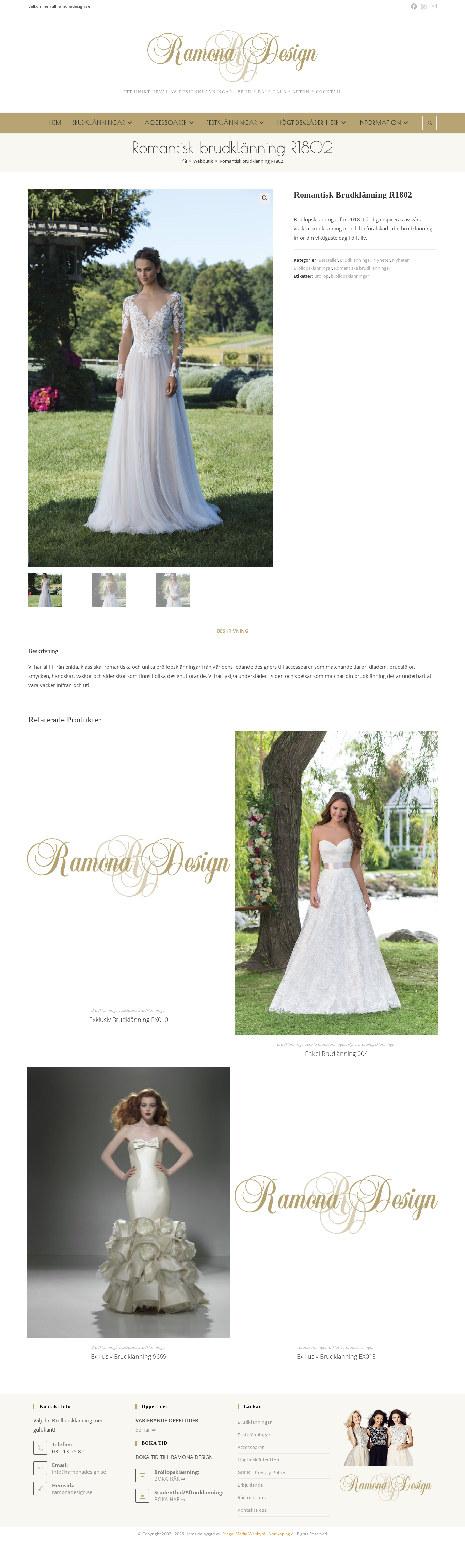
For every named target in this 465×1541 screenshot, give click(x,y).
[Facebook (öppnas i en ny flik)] (414, 6)
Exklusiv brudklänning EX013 (336, 1356)
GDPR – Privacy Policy (262, 1472)
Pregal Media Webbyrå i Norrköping (255, 1534)
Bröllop (321, 276)
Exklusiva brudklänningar (143, 1010)
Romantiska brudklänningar (362, 268)
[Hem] (184, 161)
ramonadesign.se (72, 1492)
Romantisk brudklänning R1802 (251, 161)
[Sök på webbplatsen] (429, 123)
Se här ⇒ (145, 1429)
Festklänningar (254, 1435)
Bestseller (328, 260)
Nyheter (381, 260)
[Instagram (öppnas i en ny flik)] (424, 6)
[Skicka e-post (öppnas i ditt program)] (433, 6)
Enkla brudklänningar (326, 1044)
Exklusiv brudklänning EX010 (128, 1019)
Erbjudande (250, 1485)
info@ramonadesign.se (79, 1471)
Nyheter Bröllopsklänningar (372, 1044)
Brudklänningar (355, 260)
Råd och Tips (252, 1497)
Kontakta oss (252, 1510)
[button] (264, 198)
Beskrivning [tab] (232, 631)
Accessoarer (251, 1447)
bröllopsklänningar (350, 276)
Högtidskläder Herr (259, 1460)
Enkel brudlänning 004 (336, 1053)
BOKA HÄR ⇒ (170, 1499)
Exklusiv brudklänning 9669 (128, 1356)
